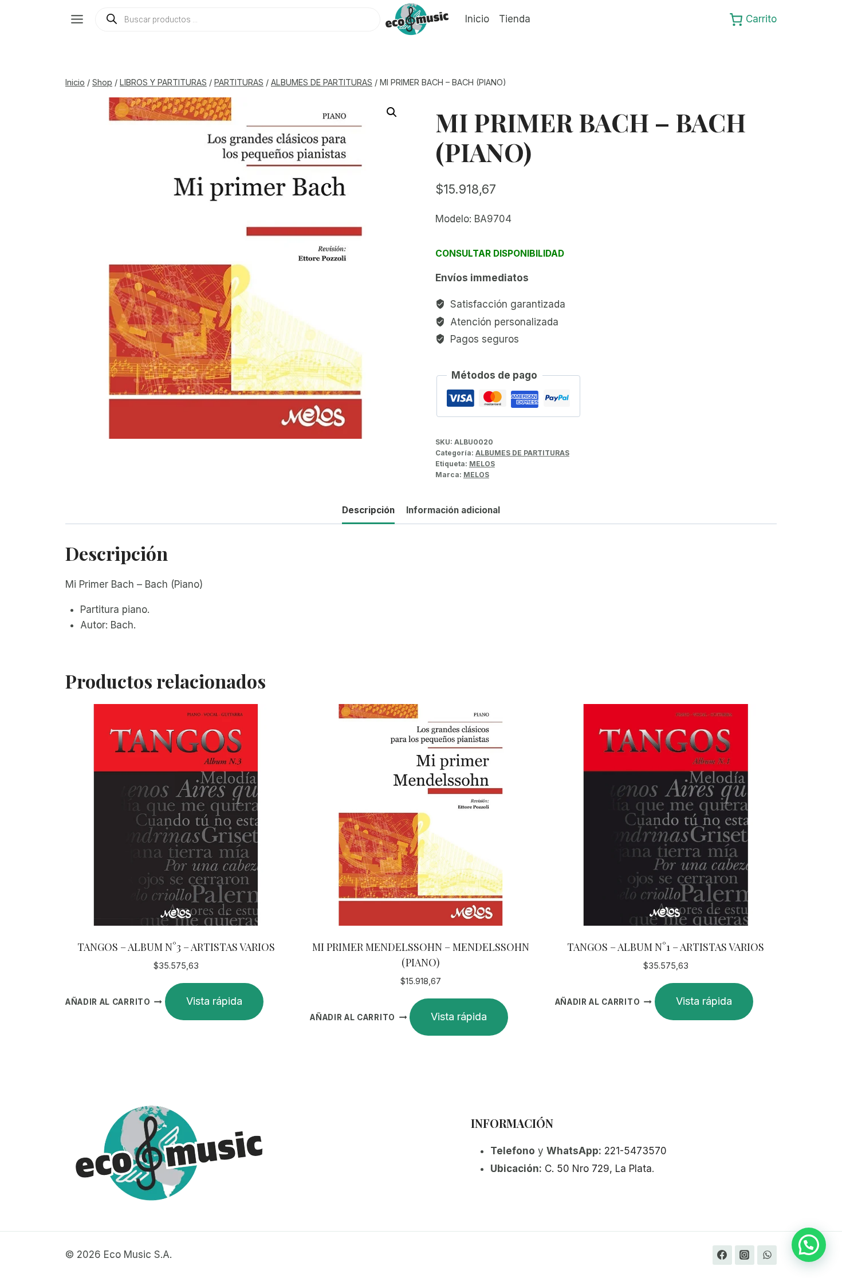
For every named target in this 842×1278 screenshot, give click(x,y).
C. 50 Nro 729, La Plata (598, 1168)
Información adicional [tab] (453, 510)
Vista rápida (214, 1001)
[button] (391, 112)
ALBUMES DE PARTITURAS (522, 453)
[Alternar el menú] (77, 19)
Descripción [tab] (368, 510)
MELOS (482, 463)
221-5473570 (635, 1151)
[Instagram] (744, 1255)
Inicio (477, 19)
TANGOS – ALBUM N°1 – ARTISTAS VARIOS (665, 947)
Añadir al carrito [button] (108, 1001)
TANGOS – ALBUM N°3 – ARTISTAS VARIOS (176, 947)
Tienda (514, 19)
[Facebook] (722, 1255)
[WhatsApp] (767, 1255)
